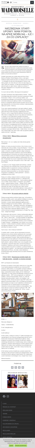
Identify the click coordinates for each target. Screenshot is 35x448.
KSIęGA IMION (7, 417)
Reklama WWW (7, 410)
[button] (12, 367)
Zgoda (11, 445)
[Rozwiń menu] (17, 19)
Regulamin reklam (9, 433)
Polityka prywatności (20, 445)
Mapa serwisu (7, 437)
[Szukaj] (32, 2)
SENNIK (5, 413)
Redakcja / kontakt (9, 407)
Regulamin (6, 430)
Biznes (25, 23)
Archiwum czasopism (10, 427)
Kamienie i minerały (9, 420)
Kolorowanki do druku (11, 423)
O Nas (5, 403)
